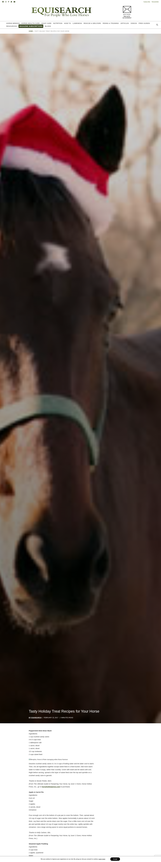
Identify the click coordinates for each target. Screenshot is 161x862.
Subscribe (146, 2)
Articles (124, 23)
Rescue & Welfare (92, 23)
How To (67, 23)
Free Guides (144, 23)
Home (31, 31)
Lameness (77, 23)
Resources (11, 26)
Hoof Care (46, 23)
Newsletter (155, 2)
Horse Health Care (30, 23)
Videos (134, 23)
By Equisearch (35, 717)
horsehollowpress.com (51, 787)
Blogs (48, 26)
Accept (115, 859)
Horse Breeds (13, 23)
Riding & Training (111, 23)
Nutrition (57, 23)
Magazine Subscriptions (30, 26)
